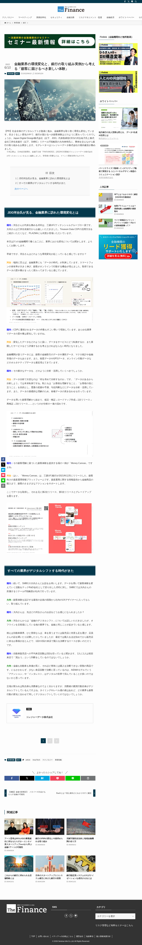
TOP (33, 936)
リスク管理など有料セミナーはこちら (114, 925)
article (28, 760)
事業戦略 (11, 73)
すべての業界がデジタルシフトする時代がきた (42, 183)
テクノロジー (48, 760)
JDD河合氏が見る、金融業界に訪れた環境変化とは (44, 178)
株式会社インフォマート (109, 138)
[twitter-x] (128, 1)
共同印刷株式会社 (106, 178)
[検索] (136, 1)
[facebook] (125, 1)
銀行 (17, 73)
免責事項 (89, 936)
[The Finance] (71, 9)
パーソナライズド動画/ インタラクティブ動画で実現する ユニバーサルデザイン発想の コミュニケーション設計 (118, 171)
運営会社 (79, 936)
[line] (132, 1)
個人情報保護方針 (103, 936)
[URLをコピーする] (88, 778)
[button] (11, 778)
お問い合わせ (43, 936)
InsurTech (36, 760)
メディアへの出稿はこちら (62, 936)
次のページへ (21, 189)
